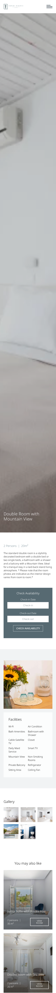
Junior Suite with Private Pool (26, 911)
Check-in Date (28, 599)
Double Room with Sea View (25, 974)
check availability (28, 628)
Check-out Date (28, 613)
